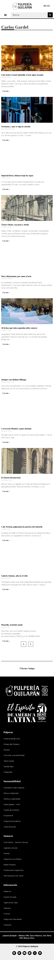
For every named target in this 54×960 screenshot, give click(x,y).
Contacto (7, 925)
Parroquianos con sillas (13, 876)
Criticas (7, 914)
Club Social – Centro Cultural (16, 842)
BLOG (47, 6)
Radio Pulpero (10, 865)
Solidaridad (8, 766)
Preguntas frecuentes (13, 919)
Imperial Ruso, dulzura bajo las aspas (17, 175)
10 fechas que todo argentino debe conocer (19, 328)
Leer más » (6, 91)
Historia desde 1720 (12, 739)
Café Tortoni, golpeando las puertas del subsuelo (21, 527)
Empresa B (8, 816)
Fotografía (8, 772)
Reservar (7, 891)
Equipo (7, 750)
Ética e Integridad (11, 793)
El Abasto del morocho (11, 478)
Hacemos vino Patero (12, 859)
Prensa (7, 853)
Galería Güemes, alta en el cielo (14, 576)
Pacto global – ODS (12, 804)
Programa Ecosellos (12, 821)
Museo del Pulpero (11, 744)
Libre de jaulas (10, 827)
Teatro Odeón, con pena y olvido (15, 225)
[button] (5, 15)
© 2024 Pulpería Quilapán (27, 946)
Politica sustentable (12, 799)
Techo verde (9, 761)
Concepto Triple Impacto (14, 788)
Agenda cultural (10, 848)
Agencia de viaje (11, 903)
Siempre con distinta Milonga (13, 380)
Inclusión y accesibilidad (14, 755)
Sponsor (7, 908)
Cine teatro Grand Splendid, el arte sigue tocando (22, 75)
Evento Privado (10, 897)
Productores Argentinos (14, 870)
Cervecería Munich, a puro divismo (16, 429)
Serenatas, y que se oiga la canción (15, 126)
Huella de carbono (11, 810)
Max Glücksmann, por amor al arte (16, 276)
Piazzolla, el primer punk (12, 625)
